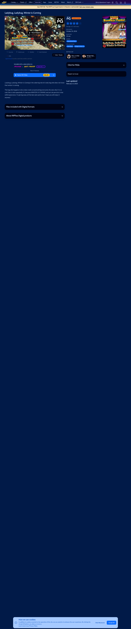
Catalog (13, 2)
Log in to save (8, 58)
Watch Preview (36, 32)
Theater (59, 55)
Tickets (22, 2)
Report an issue (73, 74)
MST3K (56, 2)
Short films (69, 46)
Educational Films (71, 41)
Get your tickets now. (86, 7)
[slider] (67, 23)
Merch (69, 2)
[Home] (4, 2)
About (63, 2)
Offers (31, 2)
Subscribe (38, 2)
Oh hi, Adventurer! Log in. (103, 2)
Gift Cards (78, 2)
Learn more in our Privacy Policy (28, 626)
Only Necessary (100, 622)
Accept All (111, 622)
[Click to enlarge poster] (114, 32)
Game (50, 2)
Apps (44, 2)
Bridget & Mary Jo (79, 46)
